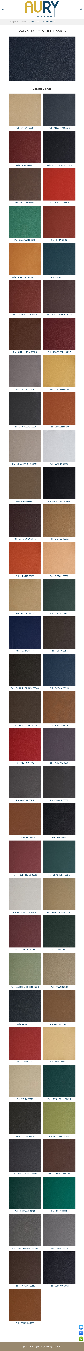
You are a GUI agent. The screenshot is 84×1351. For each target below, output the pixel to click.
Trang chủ (13, 22)
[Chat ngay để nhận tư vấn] (81, 1327)
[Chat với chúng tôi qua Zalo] (81, 1333)
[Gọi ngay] (81, 1339)
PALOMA (25, 22)
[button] (81, 9)
